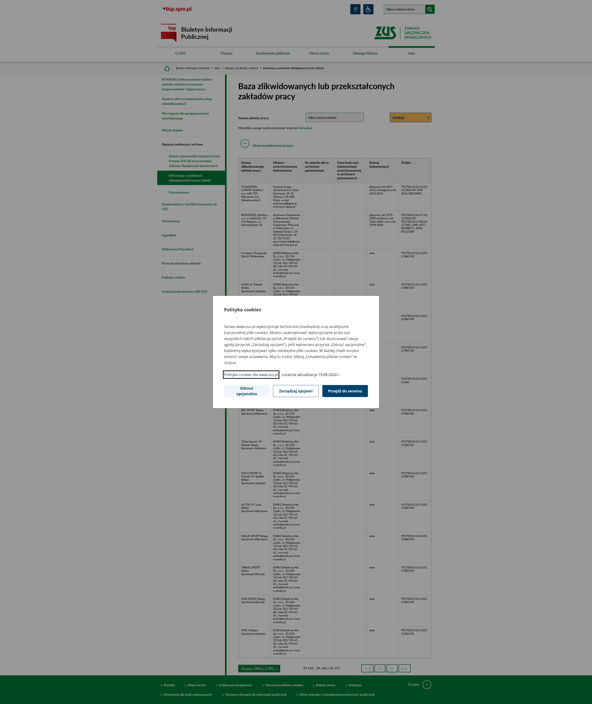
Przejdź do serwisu (345, 391)
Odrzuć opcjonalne (246, 391)
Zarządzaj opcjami (296, 391)
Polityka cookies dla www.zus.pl (251, 374)
